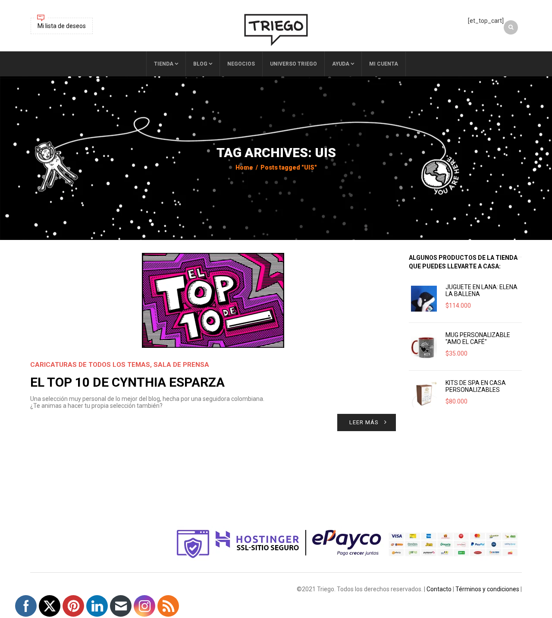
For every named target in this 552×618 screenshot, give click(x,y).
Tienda (163, 64)
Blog (200, 64)
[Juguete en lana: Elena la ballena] (424, 299)
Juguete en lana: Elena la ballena (481, 290)
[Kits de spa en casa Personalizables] (424, 394)
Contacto (439, 589)
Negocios (241, 64)
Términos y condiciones (487, 589)
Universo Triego (293, 64)
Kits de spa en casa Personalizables (475, 386)
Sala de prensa (181, 365)
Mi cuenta (383, 64)
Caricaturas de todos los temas (90, 365)
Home (244, 167)
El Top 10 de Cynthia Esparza (127, 382)
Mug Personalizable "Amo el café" (477, 338)
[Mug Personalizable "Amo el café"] (424, 346)
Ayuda (340, 64)
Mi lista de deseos (62, 25)
